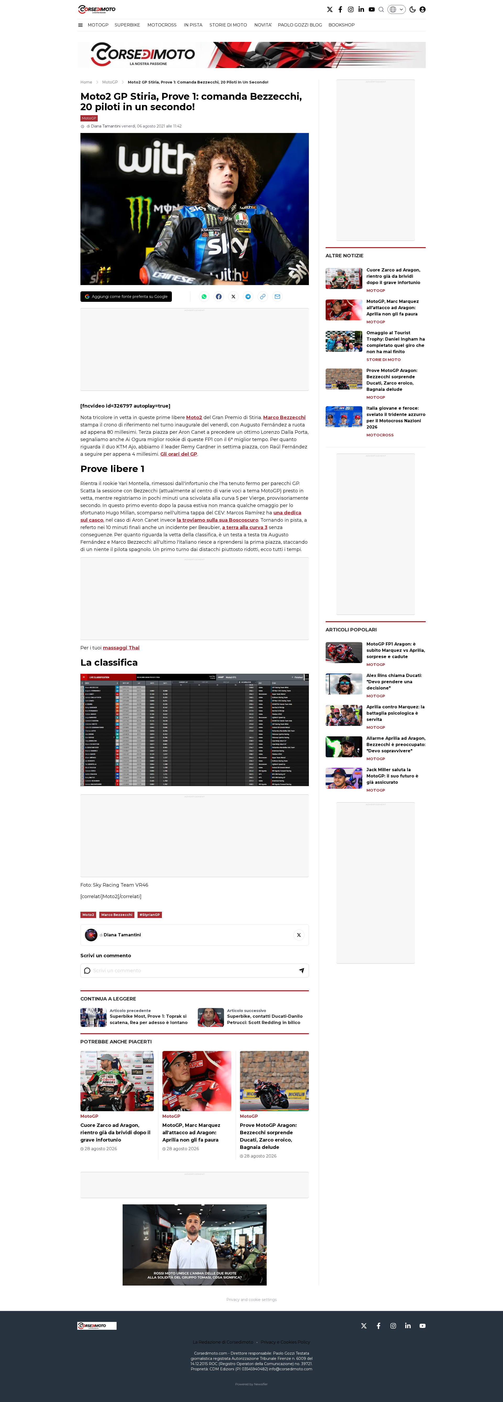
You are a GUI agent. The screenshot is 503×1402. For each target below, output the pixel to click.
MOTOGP (98, 25)
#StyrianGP (150, 915)
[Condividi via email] (277, 296)
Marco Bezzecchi (284, 417)
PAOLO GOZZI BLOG (300, 25)
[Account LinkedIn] (361, 9)
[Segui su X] (298, 935)
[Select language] (396, 9)
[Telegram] (248, 296)
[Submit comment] (301, 970)
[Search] (381, 9)
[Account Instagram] (351, 9)
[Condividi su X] (233, 296)
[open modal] (422, 9)
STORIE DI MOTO (229, 25)
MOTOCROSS (162, 25)
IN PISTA (193, 25)
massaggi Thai (121, 648)
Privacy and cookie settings (251, 1299)
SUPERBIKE (128, 25)
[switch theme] (412, 9)
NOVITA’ (263, 25)
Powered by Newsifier (251, 1384)
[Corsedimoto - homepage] (103, 9)
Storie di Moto (384, 359)
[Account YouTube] (372, 9)
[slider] (189, 1281)
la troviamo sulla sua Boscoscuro (217, 520)
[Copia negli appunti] (263, 296)
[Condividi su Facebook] (219, 296)
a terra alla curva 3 (244, 527)
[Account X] (330, 9)
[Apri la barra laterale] (80, 25)
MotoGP (89, 118)
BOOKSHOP (342, 25)
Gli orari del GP (178, 454)
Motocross (380, 435)
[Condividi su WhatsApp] (204, 296)
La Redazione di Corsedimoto (223, 1342)
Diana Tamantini (106, 126)
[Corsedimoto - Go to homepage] (97, 1326)
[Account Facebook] (340, 9)
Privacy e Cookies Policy (285, 1342)
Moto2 (194, 417)
